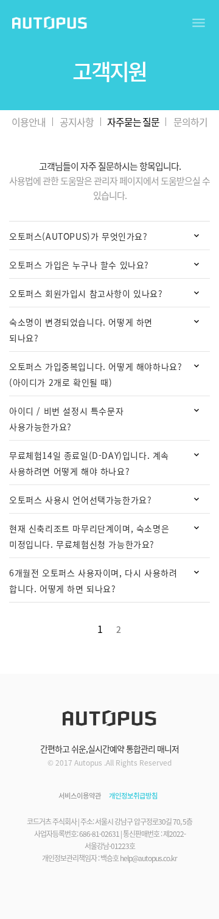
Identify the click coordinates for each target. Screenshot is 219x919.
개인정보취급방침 (133, 796)
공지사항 (77, 121)
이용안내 (29, 121)
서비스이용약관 (79, 796)
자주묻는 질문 (133, 121)
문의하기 (190, 121)
